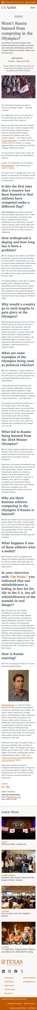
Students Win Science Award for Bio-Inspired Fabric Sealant (18, 878)
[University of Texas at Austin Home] (13, 2)
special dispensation (9, 140)
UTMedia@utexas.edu (13, 797)
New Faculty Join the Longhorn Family (16, 914)
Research (18, 16)
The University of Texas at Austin (16, 999)
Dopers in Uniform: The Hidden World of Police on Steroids (17, 758)
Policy (8, 786)
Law (3, 786)
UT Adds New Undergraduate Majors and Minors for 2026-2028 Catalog (18, 950)
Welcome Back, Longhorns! (14, 844)
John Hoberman (8, 705)
